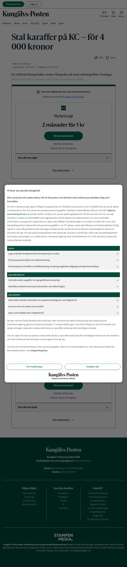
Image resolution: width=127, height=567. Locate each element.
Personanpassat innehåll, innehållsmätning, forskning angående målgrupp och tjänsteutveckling (53, 266)
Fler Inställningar (34, 366)
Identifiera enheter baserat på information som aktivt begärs (36, 286)
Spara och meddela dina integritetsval (26, 313)
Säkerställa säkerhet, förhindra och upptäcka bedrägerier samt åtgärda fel (42, 300)
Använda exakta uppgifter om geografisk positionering (33, 280)
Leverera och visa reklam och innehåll (26, 306)
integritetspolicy (39, 350)
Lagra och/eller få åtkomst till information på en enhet (33, 253)
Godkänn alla (92, 366)
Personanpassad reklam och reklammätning (28, 260)
